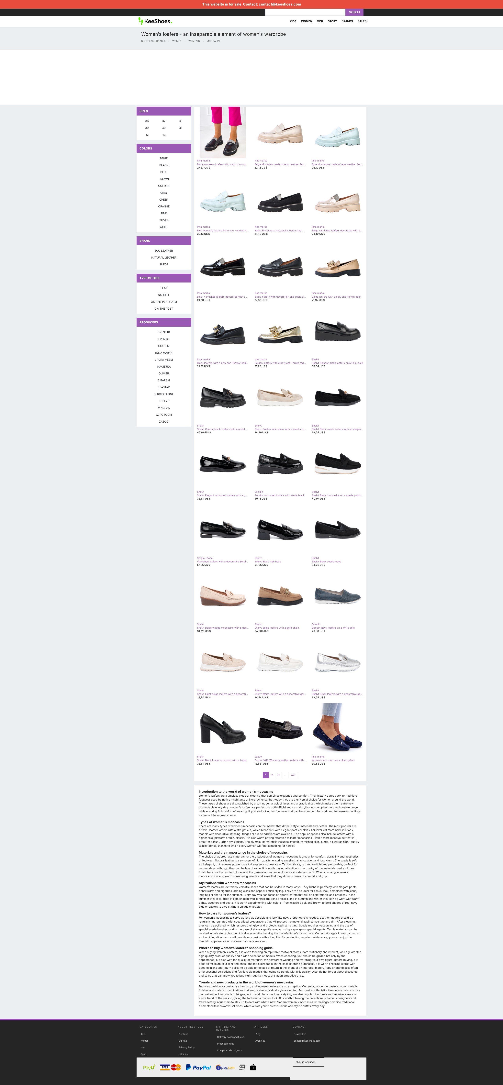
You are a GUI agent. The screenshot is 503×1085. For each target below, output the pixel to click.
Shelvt (164, 401)
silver (163, 220)
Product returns (225, 1043)
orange (164, 206)
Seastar (164, 387)
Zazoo (164, 421)
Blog (257, 1034)
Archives (260, 1040)
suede (163, 264)
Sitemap (183, 1054)
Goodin (163, 346)
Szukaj (354, 12)
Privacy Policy (187, 1047)
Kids (142, 1034)
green (163, 199)
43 (164, 134)
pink (164, 213)
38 (181, 121)
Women (144, 1040)
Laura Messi (164, 359)
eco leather (164, 250)
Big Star (164, 332)
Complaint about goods (229, 1050)
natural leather (163, 257)
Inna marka (163, 352)
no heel (164, 294)
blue (163, 172)
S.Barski (164, 380)
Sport (143, 1054)
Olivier (164, 373)
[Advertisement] (118, 77)
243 (293, 775)
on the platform (164, 301)
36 (147, 121)
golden (164, 185)
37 (163, 121)
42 (147, 134)
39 (147, 127)
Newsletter (300, 1034)
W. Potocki (164, 414)
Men (142, 1047)
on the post (163, 308)
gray (163, 192)
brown (164, 179)
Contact (183, 1034)
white (164, 227)
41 (180, 127)
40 (164, 127)
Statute (183, 1040)
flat (164, 288)
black (163, 165)
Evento (163, 339)
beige (164, 158)
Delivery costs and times (230, 1036)
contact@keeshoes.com (280, 4)
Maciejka (164, 366)
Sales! (362, 21)
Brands (347, 21)
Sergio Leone (164, 394)
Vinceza (164, 407)
